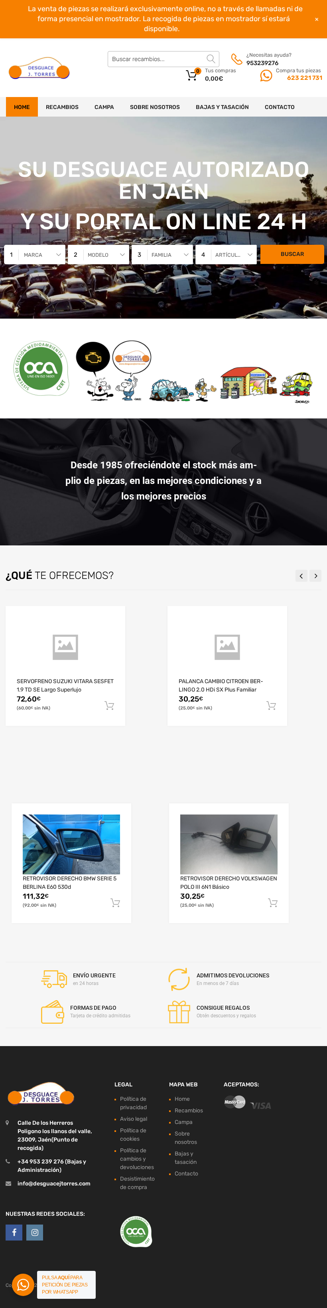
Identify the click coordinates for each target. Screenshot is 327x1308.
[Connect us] (14, 1232)
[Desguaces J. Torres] (40, 67)
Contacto (280, 107)
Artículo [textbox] (228, 255)
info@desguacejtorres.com (54, 1183)
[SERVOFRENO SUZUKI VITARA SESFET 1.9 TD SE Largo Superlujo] (65, 647)
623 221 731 (304, 77)
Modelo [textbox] (98, 255)
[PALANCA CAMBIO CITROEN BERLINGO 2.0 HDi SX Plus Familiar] (227, 647)
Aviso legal (133, 1119)
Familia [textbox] (161, 255)
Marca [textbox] (33, 255)
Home (22, 107)
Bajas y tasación (222, 107)
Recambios (62, 107)
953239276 (262, 63)
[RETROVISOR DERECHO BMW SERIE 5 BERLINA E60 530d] (71, 844)
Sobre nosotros (155, 107)
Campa (104, 107)
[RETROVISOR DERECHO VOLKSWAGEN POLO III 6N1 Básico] (229, 844)
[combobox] (34, 254)
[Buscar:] (163, 59)
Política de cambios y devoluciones (137, 1159)
